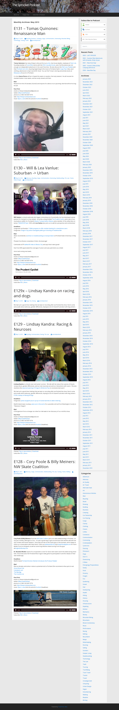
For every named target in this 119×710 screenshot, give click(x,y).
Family (85, 568)
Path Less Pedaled (67, 67)
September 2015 (88, 311)
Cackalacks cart (18, 570)
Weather (85, 697)
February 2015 (87, 330)
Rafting (85, 634)
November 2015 (88, 305)
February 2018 (87, 231)
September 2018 (88, 211)
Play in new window (25, 157)
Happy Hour (26, 15)
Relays (85, 639)
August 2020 (86, 148)
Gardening (86, 581)
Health (85, 592)
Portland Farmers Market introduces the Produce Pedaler (39, 561)
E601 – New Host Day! (89, 63)
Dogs (27, 301)
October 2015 (87, 308)
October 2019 (87, 176)
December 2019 (87, 170)
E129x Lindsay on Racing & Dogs (23, 395)
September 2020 (88, 145)
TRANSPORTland (23, 223)
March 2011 (86, 460)
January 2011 (87, 465)
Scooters (85, 650)
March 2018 (86, 228)
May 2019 (86, 189)
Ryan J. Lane (21, 99)
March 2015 (86, 327)
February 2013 (87, 396)
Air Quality (86, 482)
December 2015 (87, 302)
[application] (45, 154)
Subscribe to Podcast (39, 15)
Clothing (85, 526)
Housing (85, 601)
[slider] (73, 154)
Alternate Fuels (87, 488)
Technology (17, 40)
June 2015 (86, 319)
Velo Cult (73, 63)
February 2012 (87, 429)
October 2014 (87, 341)
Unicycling (86, 684)
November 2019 (88, 173)
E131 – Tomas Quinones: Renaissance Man (36, 31)
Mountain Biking (65, 38)
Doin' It (85, 557)
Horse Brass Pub (19, 568)
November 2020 (88, 140)
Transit (71, 178)
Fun (30, 301)
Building (85, 507)
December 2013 (87, 369)
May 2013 (86, 388)
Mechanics (86, 612)
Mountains (86, 620)
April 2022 (86, 93)
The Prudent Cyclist (58, 219)
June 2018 (86, 220)
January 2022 (87, 101)
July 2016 (85, 283)
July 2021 (85, 118)
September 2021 (88, 112)
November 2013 (88, 371)
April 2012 (86, 424)
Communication (50, 38)
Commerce (86, 535)
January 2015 (87, 333)
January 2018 (87, 233)
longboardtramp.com (21, 548)
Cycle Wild (30, 65)
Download (35, 157)
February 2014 (87, 363)
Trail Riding (86, 670)
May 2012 (86, 421)
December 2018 (87, 203)
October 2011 (87, 440)
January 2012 (87, 432)
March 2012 (86, 427)
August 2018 (86, 214)
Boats (84, 501)
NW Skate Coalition (42, 538)
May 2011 (86, 454)
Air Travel (86, 485)
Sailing (85, 648)
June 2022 (86, 90)
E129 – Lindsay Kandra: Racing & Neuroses (43, 326)
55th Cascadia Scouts (49, 65)
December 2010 (87, 468)
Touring (23, 40)
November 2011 (88, 438)
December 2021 (87, 104)
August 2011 (86, 446)
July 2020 (85, 151)
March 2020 (86, 162)
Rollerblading (87, 642)
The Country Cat (19, 574)
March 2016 (86, 294)
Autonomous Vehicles (89, 493)
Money (85, 615)
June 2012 (86, 418)
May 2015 (86, 322)
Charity (85, 523)
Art (84, 490)
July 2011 (85, 449)
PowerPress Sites (62, 706)
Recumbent (86, 637)
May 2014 (86, 355)
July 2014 (85, 349)
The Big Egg (17, 572)
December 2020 (87, 137)
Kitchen (85, 609)
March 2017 (86, 261)
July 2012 (85, 416)
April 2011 (86, 457)
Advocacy (28, 178)
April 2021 (86, 126)
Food (84, 570)
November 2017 (88, 239)
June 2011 (86, 451)
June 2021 (86, 120)
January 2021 (87, 134)
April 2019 (86, 192)
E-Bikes (85, 562)
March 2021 (86, 129)
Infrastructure (87, 604)
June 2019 (86, 187)
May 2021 (86, 123)
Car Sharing (86, 518)
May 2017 (86, 256)
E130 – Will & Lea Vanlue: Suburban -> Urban (36, 170)
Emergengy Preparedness (91, 565)
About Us (16, 15)
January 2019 (87, 200)
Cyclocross (86, 546)
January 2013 (87, 399)
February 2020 (87, 164)
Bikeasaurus (17, 73)
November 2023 (88, 82)
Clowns (85, 529)
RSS (21, 160)
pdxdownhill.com (50, 544)
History (85, 598)
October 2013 (87, 374)
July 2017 (85, 250)
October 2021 (87, 109)
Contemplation (87, 543)
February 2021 (87, 131)
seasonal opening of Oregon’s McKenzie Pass (36, 388)
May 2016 (86, 289)
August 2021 (86, 115)
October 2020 (87, 142)
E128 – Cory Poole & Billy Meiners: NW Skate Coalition (45, 464)
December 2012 (87, 402)
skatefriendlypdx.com (64, 544)
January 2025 (87, 79)
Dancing (85, 548)
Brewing (85, 504)
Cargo (43, 38)
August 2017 (86, 247)
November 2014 (88, 338)
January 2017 (87, 267)
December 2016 (87, 269)
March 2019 (86, 195)
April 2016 (86, 291)
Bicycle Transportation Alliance (44, 221)
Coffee (85, 532)
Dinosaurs (86, 551)
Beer (84, 496)
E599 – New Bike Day (89, 70)
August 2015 (86, 313)
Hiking (85, 595)
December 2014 (87, 336)
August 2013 (86, 380)
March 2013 (86, 393)
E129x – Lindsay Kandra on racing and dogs (44, 293)
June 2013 (86, 385)
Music (84, 626)
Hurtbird (38, 99)
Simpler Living (87, 653)
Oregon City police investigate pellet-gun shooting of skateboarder (41, 230)
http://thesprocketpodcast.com (26, 97)
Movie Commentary (89, 623)
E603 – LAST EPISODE (89, 55)
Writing (85, 700)
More (25, 160)
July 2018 (85, 217)
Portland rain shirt (22, 69)
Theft (84, 664)
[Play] (16, 154)
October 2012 (87, 407)
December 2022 (87, 84)
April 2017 (86, 258)
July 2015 (85, 316)
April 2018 (86, 225)
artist (48, 63)
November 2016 (88, 272)
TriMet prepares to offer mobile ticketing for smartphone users (48, 228)
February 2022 (87, 98)
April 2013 (86, 391)
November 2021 (88, 107)
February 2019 (87, 198)
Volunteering (87, 692)
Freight (85, 576)
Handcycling (86, 590)
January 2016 (87, 300)
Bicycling (28, 38)
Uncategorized (87, 681)
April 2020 (86, 159)
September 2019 (88, 178)
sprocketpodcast (36, 40)
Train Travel (86, 672)
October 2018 (87, 209)
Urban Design (17, 180)
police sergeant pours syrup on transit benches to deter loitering (40, 401)
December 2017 (87, 236)
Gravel (85, 584)
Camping (39, 38)
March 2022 (86, 95)
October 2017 (87, 242)
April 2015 (86, 325)
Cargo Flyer (63, 69)
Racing (34, 301)
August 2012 (86, 413)
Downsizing (58, 38)
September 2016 (88, 278)
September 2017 (88, 244)
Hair (84, 587)
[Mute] (70, 154)
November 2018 (88, 206)
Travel (26, 40)
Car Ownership (87, 515)
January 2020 (87, 167)
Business (33, 38)
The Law (67, 178)
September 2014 (88, 344)
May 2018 (86, 222)
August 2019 (86, 181)
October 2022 (87, 87)
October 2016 (87, 275)
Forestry (85, 573)
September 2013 (88, 377)
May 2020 (86, 156)
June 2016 (86, 286)
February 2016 (87, 297)
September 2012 (88, 410)
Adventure (86, 477)
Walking (68, 471)
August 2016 (86, 280)
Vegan (85, 689)
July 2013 (85, 382)
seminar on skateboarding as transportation (40, 236)
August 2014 (86, 347)
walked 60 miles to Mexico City (33, 244)
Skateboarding (60, 178)
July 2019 (85, 184)
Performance (87, 628)
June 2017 (86, 253)
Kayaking (85, 606)
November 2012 (88, 405)
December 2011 (87, 435)
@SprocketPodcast (24, 93)
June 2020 (86, 153)
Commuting (86, 540)
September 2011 (88, 443)
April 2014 (86, 358)
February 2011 (87, 462)
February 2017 (87, 264)
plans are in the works (38, 404)
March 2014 (86, 360)
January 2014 (87, 366)
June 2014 (86, 352)
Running (85, 645)
